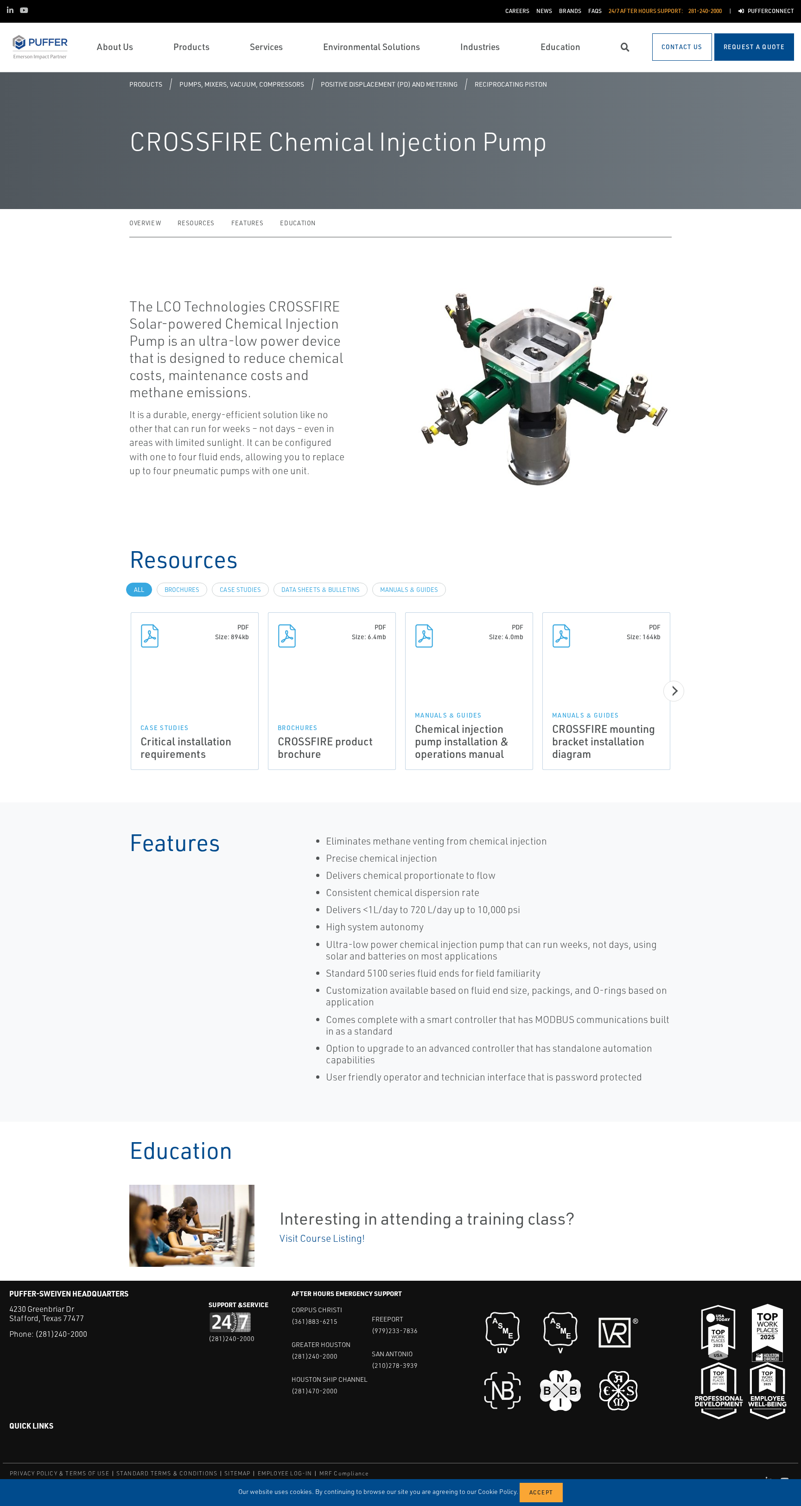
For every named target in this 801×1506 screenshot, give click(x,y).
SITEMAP (237, 1473)
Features (247, 223)
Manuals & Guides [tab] (409, 589)
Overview (145, 223)
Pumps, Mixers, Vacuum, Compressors (241, 84)
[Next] (673, 690)
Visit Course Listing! (322, 1238)
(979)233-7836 (395, 1330)
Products (145, 84)
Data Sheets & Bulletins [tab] (320, 589)
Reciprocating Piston (511, 84)
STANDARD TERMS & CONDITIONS (166, 1473)
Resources (196, 223)
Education (298, 223)
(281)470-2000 (314, 1391)
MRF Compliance (344, 1473)
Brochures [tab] (182, 589)
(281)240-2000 (61, 1334)
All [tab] (139, 589)
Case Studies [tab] (240, 589)
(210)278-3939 (395, 1365)
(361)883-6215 (314, 1321)
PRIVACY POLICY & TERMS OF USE (59, 1473)
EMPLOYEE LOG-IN (285, 1473)
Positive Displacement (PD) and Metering (389, 84)
